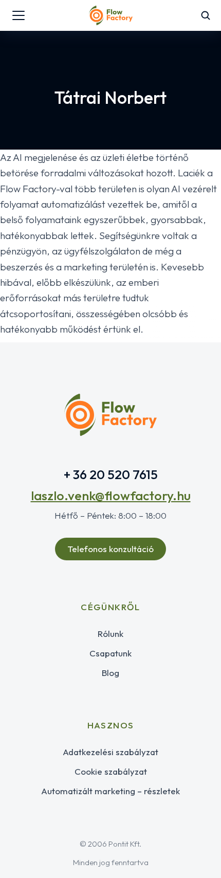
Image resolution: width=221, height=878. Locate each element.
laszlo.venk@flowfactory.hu (111, 495)
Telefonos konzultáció (110, 548)
